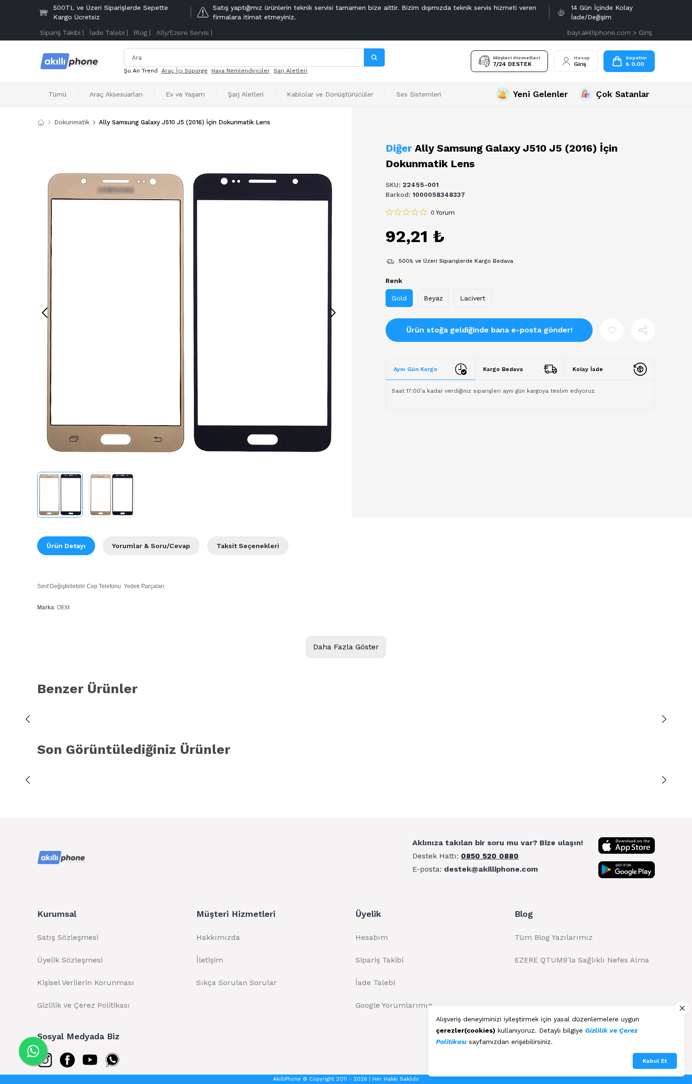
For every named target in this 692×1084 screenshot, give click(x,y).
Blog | (142, 32)
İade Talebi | (108, 32)
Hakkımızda (218, 937)
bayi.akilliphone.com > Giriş (609, 32)
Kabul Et (655, 1061)
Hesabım (371, 937)
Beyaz (433, 298)
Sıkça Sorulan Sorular (236, 982)
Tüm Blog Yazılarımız (554, 937)
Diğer (399, 148)
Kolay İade (587, 369)
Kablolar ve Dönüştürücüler (330, 94)
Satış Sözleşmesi (67, 937)
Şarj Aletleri (290, 70)
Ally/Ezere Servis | (184, 32)
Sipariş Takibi (379, 959)
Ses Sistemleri (418, 94)
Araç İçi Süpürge (184, 70)
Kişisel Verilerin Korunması (85, 982)
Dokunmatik (71, 122)
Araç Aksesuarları (116, 94)
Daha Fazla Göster (346, 646)
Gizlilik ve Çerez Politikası (83, 1005)
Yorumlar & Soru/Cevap (151, 546)
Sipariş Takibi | (62, 32)
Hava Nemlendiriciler (240, 70)
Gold (399, 298)
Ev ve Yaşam (185, 94)
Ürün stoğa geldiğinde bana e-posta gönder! (489, 329)
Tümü (57, 94)
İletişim (209, 959)
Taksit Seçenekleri (248, 546)
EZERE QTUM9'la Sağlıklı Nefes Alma (582, 959)
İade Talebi (375, 982)
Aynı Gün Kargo (415, 369)
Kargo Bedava (503, 369)
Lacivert (472, 298)
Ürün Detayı (66, 546)
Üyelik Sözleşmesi (70, 959)
